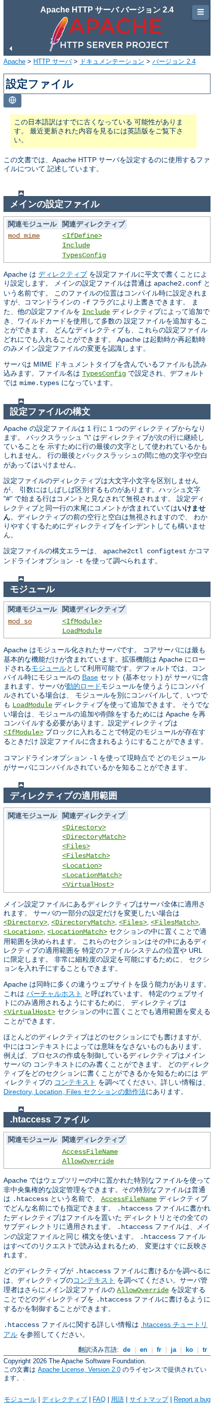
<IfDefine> (82, 236)
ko (189, 1349)
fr (159, 1349)
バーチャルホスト (54, 994)
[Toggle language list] (12, 100)
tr (205, 1349)
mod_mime (24, 236)
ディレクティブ (62, 274)
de (126, 1349)
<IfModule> (82, 621)
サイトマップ (148, 1399)
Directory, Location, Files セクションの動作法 (74, 1092)
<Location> (82, 866)
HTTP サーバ (52, 61)
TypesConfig (84, 255)
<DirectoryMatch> (94, 837)
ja (173, 1349)
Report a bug (192, 1399)
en (143, 1349)
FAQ (99, 1399)
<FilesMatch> (86, 856)
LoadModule (82, 631)
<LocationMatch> (92, 875)
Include (76, 245)
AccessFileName (90, 1152)
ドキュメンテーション (112, 61)
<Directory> (84, 827)
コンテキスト (75, 1082)
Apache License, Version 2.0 (79, 1369)
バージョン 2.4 (174, 61)
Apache (14, 61)
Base (90, 677)
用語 (117, 1399)
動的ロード (83, 686)
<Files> (76, 846)
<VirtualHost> (88, 885)
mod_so (20, 621)
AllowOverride (88, 1161)
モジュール (48, 668)
